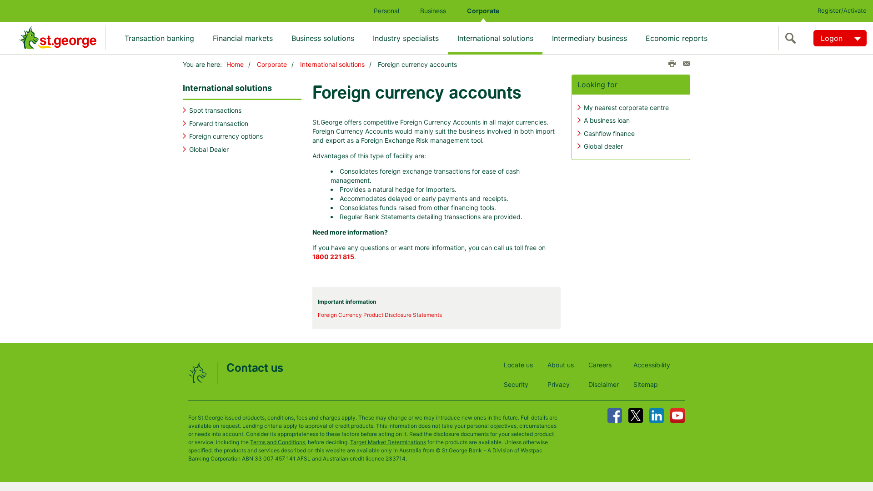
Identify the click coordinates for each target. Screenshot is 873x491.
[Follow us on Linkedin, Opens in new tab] (656, 415)
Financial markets (243, 38)
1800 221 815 (333, 257)
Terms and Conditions (277, 442)
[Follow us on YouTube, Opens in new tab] (677, 415)
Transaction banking (159, 38)
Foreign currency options (226, 136)
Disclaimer (603, 384)
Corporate (483, 11)
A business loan (607, 120)
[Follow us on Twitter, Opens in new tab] (635, 415)
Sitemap (645, 384)
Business (433, 11)
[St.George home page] (62, 38)
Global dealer (603, 146)
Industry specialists (406, 38)
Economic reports (676, 38)
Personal (386, 11)
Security (516, 384)
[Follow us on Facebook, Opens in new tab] (614, 415)
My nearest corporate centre (626, 107)
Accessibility (651, 365)
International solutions (495, 38)
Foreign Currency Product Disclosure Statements (380, 314)
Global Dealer (209, 149)
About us (560, 365)
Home (235, 64)
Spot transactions (215, 110)
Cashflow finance (609, 133)
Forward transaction (218, 123)
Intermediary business (589, 38)
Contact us (254, 368)
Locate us (518, 365)
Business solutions (322, 38)
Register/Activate (842, 10)
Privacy (558, 384)
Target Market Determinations (388, 442)
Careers (600, 365)
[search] (792, 38)
